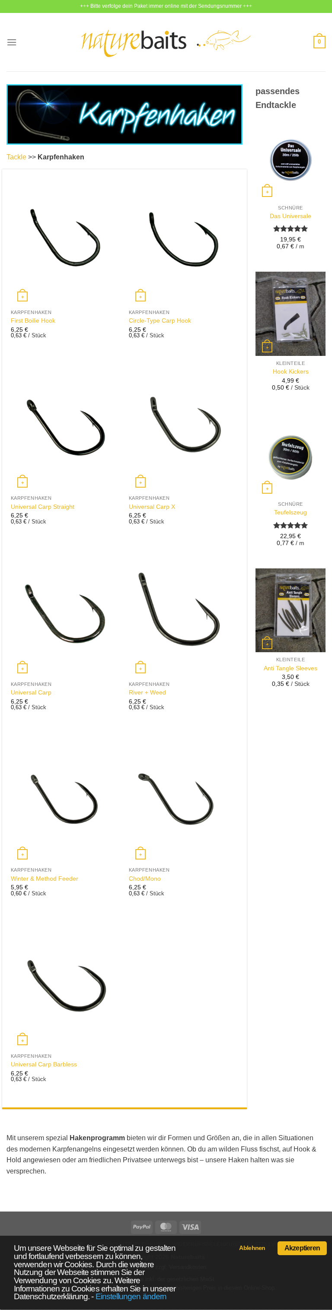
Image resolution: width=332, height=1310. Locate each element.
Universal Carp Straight (42, 506)
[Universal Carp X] (183, 425)
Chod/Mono (145, 878)
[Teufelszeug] (290, 455)
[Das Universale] (290, 158)
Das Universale (290, 216)
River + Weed (147, 692)
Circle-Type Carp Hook (160, 320)
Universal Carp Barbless (44, 1064)
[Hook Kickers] (290, 313)
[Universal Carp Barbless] (65, 983)
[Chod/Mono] (183, 797)
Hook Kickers (291, 371)
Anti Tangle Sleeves (290, 668)
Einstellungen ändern (131, 1296)
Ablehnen (252, 1247)
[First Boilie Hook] (65, 239)
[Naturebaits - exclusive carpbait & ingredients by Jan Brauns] (166, 42)
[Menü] (11, 42)
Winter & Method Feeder (44, 878)
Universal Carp (31, 692)
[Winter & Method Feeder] (65, 797)
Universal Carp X (152, 506)
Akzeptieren (302, 1248)
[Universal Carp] (65, 611)
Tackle (16, 157)
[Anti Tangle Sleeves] (290, 610)
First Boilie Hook (33, 320)
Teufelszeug (290, 512)
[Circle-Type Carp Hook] (183, 239)
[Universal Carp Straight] (65, 425)
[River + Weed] (183, 611)
